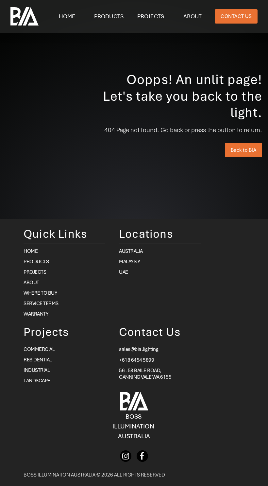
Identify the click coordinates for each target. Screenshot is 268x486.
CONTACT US (236, 16)
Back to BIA (244, 150)
